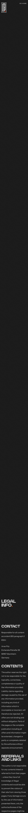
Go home (23, 3)
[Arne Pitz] (3, 8)
